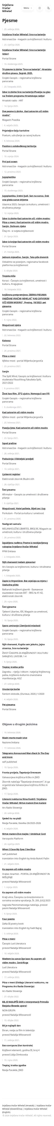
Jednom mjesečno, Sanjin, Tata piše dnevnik (25, 257)
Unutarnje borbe (11, 689)
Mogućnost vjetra (11, 325)
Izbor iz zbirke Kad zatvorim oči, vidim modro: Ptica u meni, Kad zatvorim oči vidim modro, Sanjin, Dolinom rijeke (26, 222)
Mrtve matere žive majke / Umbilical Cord (24, 833)
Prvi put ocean (9, 161)
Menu (26, 8)
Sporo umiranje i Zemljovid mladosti (21, 625)
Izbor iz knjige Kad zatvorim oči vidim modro (25, 241)
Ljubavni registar (11, 474)
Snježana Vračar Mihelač (7, 8)
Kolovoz (6, 340)
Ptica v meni (8, 938)
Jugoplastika (9, 177)
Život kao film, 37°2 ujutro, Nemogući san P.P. (26, 393)
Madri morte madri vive (14, 737)
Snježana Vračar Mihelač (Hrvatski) (18, 1105)
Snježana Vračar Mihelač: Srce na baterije (24, 34)
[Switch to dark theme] (39, 8)
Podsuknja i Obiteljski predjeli (18, 458)
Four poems (8, 918)
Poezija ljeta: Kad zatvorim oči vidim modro (25, 427)
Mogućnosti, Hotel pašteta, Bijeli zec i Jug (23, 508)
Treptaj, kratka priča (13, 667)
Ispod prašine (9, 443)
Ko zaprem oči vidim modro (16, 869)
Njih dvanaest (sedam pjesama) (18, 562)
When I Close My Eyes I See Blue (18, 849)
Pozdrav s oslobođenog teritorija (19, 146)
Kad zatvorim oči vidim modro (18, 412)
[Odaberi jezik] (48, 8)
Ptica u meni (8, 356)
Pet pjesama (8, 704)
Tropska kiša (8, 275)
